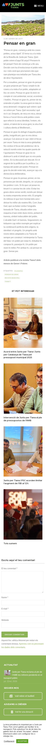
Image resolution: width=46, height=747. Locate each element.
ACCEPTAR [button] (22, 741)
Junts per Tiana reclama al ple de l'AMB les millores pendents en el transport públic (23, 675)
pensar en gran (11, 274)
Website (5, 620)
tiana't (8, 281)
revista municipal (12, 278)
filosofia (19, 271)
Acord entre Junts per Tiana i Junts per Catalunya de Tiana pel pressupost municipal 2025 (22, 355)
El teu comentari (9, 568)
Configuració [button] (9, 741)
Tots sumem (10, 543)
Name (4, 597)
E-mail (5, 609)
